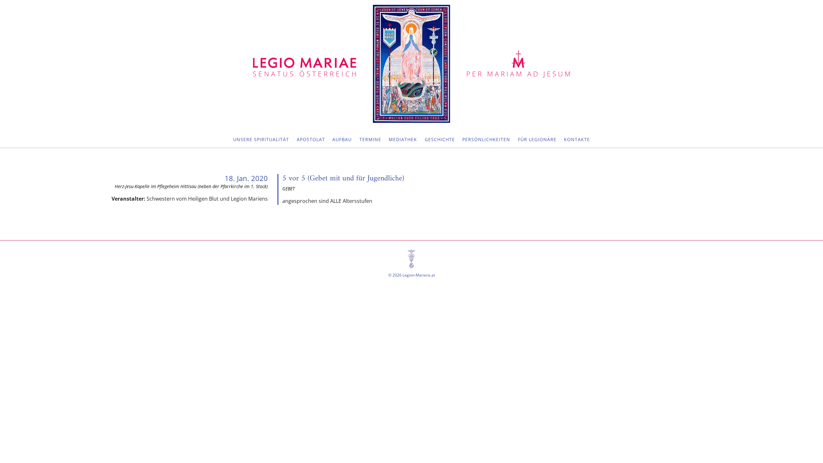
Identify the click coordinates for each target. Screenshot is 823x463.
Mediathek (403, 139)
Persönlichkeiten (486, 139)
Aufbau (342, 139)
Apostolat (311, 139)
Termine (370, 139)
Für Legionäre (537, 139)
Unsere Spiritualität (261, 139)
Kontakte (577, 139)
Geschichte (440, 139)
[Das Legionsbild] (411, 64)
